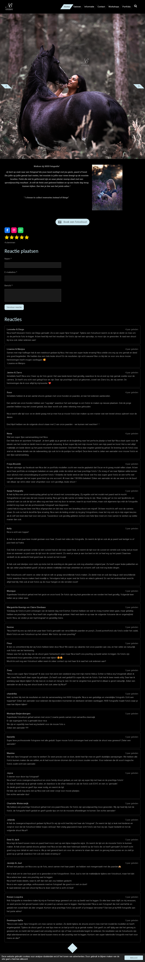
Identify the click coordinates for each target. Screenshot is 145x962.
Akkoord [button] (133, 958)
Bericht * (9, 285)
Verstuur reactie (14, 307)
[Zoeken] (135, 6)
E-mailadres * (11, 272)
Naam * (8, 258)
